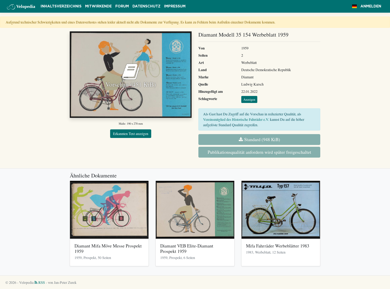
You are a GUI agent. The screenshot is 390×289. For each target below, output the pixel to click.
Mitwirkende (98, 6)
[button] (354, 6)
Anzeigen (249, 99)
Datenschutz (146, 6)
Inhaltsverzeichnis (61, 6)
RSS (41, 282)
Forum (122, 6)
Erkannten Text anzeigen (130, 133)
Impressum (175, 6)
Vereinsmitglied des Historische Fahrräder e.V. (236, 119)
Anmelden (370, 6)
